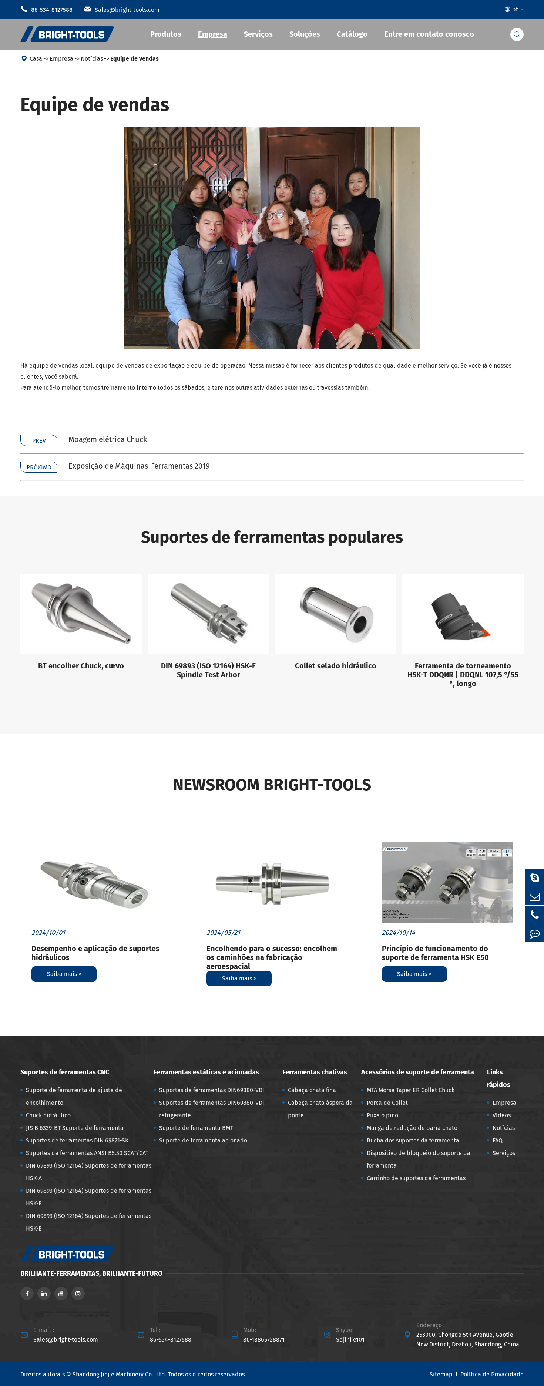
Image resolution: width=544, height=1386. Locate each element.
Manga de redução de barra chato (412, 1127)
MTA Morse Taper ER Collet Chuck (410, 1090)
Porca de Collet (387, 1102)
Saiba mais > (64, 973)
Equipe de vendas (134, 58)
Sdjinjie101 (350, 1339)
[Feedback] (534, 933)
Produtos (165, 34)
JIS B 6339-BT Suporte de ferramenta (75, 1127)
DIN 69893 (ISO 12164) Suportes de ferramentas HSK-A (88, 1172)
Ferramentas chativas (314, 1072)
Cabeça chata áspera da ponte (320, 1109)
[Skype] (534, 878)
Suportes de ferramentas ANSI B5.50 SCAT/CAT (87, 1153)
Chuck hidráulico (48, 1115)
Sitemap (441, 1374)
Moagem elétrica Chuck (107, 439)
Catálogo (352, 34)
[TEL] (534, 915)
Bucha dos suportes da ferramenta (413, 1140)
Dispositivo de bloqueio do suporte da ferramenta (418, 1159)
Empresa (212, 34)
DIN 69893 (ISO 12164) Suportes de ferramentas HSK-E (88, 1222)
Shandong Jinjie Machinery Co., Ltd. (120, 1374)
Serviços (258, 34)
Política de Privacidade (492, 1374)
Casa (36, 58)
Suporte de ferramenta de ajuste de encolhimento (74, 1096)
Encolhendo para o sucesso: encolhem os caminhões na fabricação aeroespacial (271, 957)
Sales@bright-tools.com (121, 9)
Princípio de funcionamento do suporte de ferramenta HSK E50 (435, 953)
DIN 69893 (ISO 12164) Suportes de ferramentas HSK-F (88, 1197)
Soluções (304, 34)
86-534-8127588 (46, 9)
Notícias (92, 58)
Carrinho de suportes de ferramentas (416, 1178)
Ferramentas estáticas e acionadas (206, 1072)
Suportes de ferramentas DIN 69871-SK (77, 1140)
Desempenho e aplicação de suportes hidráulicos (95, 953)
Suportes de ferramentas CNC (64, 1072)
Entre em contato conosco (429, 34)
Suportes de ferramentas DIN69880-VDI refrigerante (211, 1109)
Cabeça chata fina (312, 1090)
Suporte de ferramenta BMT (196, 1127)
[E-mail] (534, 896)
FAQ (498, 1140)
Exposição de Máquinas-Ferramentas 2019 (139, 466)
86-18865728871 (264, 1339)
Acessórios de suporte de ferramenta (417, 1072)
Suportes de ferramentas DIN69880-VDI (211, 1090)
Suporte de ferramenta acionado (203, 1140)
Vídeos (502, 1115)
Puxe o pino (382, 1115)
